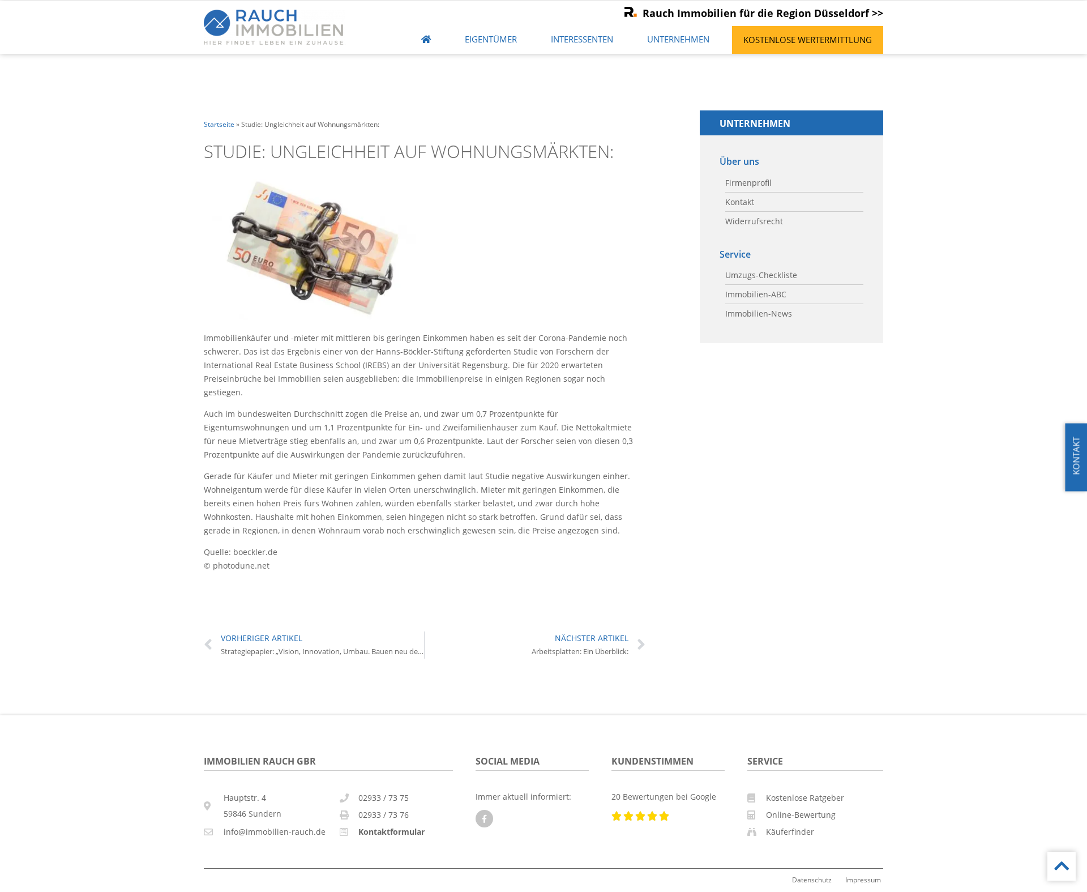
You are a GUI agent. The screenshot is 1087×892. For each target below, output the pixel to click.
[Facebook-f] (484, 818)
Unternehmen (678, 39)
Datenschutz (812, 879)
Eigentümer (491, 39)
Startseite (219, 124)
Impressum (863, 879)
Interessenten (582, 39)
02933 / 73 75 (383, 797)
